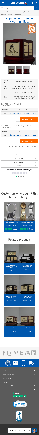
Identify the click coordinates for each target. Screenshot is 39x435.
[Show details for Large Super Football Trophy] (27, 211)
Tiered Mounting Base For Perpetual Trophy (27, 266)
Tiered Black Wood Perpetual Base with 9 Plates (11, 266)
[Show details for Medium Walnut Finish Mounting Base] (11, 316)
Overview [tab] (19, 155)
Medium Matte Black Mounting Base (11, 297)
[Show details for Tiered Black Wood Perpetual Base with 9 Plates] (11, 253)
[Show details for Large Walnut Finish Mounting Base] (27, 316)
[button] (3, 3)
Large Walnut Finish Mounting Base (27, 328)
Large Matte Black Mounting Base (27, 297)
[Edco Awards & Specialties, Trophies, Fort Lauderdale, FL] (19, 416)
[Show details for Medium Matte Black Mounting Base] (11, 284)
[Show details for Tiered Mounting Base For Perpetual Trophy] (27, 253)
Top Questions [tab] (19, 158)
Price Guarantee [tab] (19, 162)
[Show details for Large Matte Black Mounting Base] (27, 284)
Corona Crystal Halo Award (11, 222)
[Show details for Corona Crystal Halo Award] (11, 211)
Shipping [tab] (18, 165)
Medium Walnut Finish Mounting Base (11, 328)
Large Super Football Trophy (27, 222)
